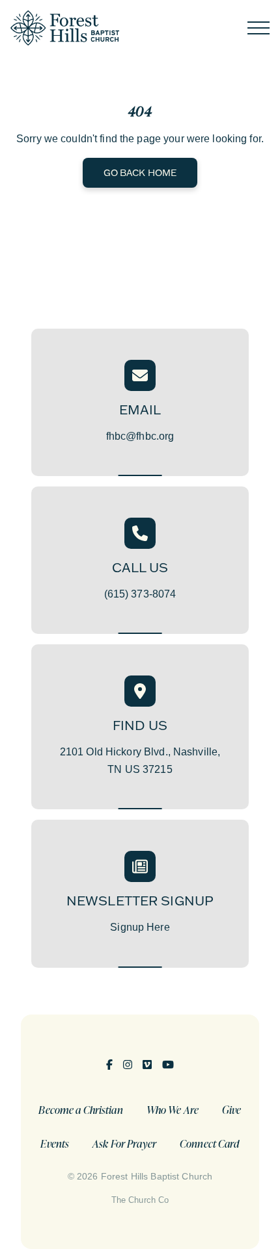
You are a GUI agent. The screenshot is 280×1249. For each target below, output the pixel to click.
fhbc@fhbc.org (140, 436)
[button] (258, 28)
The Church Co (140, 1200)
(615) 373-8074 (140, 593)
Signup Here (139, 927)
